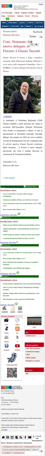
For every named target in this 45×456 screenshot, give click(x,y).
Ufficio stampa (31, 357)
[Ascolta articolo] (32, 44)
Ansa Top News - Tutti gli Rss (8, 215)
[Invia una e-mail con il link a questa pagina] (41, 36)
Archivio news (31, 335)
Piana (3, 16)
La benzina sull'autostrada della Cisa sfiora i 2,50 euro (19, 238)
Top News (39, 22)
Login (41, 4)
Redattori (5, 26)
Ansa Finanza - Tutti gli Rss (8, 273)
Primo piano (12, 22)
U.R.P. (28, 354)
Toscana (14, 187)
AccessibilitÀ (7, 453)
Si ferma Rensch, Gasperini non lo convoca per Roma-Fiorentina (22, 284)
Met (27, 373)
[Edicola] (16, 438)
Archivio (30, 22)
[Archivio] (8, 438)
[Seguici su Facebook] (25, 438)
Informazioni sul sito (32, 447)
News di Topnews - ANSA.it (8, 190)
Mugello (38, 13)
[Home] (3, 438)
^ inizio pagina (9, 177)
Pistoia (35, 16)
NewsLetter (15, 26)
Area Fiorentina (6, 13)
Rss (22, 26)
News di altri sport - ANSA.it (8, 280)
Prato (27, 16)
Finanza (18, 187)
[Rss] (21, 438)
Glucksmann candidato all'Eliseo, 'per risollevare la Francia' (20, 200)
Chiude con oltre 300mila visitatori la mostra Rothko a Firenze (21, 225)
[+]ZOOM (7, 116)
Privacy (36, 450)
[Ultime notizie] (12, 438)
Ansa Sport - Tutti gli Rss (7, 305)
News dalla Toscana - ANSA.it (9, 221)
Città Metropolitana (33, 348)
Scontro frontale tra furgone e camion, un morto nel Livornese (21, 235)
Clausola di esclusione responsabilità (16, 450)
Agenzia (22, 22)
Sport (22, 187)
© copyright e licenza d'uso (12, 447)
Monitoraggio (18, 453)
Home (4, 22)
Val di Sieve (11, 16)
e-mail (5, 429)
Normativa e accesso (33, 361)
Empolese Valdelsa (27, 13)
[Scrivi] (30, 438)
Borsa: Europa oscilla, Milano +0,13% (14, 209)
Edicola (28, 26)
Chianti (16, 13)
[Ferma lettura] (36, 44)
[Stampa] (31, 41)
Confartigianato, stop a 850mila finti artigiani (16, 268)
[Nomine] (7, 31)
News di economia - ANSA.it (8, 249)
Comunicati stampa (32, 351)
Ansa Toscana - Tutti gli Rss (8, 242)
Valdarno (20, 16)
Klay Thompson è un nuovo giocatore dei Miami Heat (18, 299)
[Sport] (14, 31)
